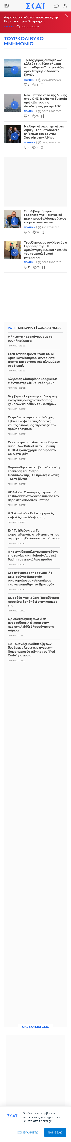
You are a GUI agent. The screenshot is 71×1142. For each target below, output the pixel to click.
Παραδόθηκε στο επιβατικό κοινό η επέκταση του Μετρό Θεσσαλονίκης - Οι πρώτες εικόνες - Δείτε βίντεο (34, 473)
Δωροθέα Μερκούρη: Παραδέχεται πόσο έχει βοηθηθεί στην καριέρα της (33, 601)
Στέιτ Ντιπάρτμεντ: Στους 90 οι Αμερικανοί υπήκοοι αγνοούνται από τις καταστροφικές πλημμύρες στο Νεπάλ (34, 360)
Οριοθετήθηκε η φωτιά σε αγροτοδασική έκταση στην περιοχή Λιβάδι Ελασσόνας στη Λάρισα (31, 625)
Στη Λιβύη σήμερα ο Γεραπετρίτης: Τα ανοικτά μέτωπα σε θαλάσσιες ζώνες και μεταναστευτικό (45, 217)
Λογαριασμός (65, 6)
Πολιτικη (29, 80)
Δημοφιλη (26, 327)
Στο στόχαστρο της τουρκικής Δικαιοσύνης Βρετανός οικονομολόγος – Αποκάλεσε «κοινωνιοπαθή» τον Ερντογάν (31, 578)
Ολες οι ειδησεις (35, 1026)
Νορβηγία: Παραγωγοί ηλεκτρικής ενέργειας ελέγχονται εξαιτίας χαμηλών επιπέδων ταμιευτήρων (33, 400)
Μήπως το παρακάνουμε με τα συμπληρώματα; (30, 338)
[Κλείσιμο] (66, 16)
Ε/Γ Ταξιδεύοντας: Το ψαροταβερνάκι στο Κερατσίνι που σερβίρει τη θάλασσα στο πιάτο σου (34, 534)
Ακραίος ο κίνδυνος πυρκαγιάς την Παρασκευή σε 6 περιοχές (31, 19)
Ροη (11, 327)
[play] (12, 68)
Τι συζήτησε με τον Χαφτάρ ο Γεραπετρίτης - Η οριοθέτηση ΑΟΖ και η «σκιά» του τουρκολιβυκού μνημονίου (45, 250)
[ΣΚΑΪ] (35, 6)
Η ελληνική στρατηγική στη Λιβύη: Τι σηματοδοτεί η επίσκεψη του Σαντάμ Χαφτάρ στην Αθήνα (44, 132)
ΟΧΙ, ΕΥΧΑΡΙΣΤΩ (27, 1132)
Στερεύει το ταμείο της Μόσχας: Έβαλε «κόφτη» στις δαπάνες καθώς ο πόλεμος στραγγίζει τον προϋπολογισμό (32, 423)
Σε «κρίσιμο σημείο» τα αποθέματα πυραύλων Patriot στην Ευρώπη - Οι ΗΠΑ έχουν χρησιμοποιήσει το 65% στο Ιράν (33, 448)
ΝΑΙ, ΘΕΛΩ (55, 1132)
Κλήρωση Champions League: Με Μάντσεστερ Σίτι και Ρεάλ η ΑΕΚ (32, 381)
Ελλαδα (9, 27)
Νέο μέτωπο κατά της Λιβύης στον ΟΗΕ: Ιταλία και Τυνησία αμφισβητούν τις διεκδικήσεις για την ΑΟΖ (45, 101)
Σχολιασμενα (49, 327)
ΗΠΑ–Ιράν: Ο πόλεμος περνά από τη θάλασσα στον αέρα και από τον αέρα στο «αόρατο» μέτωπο (33, 496)
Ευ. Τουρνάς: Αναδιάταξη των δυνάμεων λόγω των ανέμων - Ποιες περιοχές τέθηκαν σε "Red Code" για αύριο (31, 650)
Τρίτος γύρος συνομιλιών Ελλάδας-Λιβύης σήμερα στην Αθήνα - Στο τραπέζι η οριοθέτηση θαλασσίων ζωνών (44, 68)
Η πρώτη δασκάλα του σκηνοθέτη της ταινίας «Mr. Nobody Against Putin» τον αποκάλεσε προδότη (33, 555)
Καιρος (56, 6)
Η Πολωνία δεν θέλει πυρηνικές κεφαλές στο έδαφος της (31, 515)
